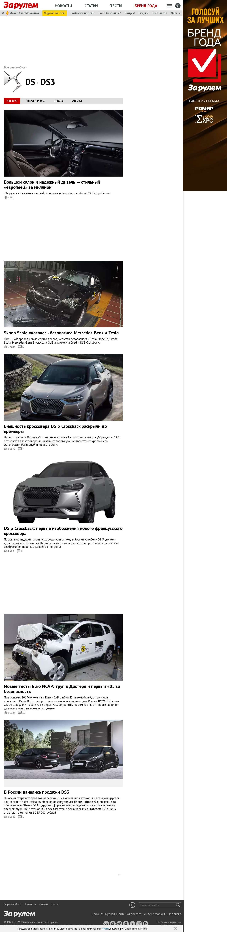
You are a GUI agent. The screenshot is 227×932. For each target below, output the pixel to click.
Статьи (91, 5)
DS (30, 81)
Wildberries (134, 914)
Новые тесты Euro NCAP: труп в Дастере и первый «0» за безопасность (62, 688)
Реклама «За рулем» (168, 922)
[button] (175, 929)
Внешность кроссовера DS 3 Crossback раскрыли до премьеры (55, 428)
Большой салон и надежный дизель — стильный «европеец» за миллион (52, 184)
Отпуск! (129, 13)
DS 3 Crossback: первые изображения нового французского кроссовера (63, 530)
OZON (120, 914)
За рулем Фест (13, 904)
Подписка (174, 914)
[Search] (178, 905)
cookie (105, 928)
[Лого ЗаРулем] (21, 5)
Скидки (143, 13)
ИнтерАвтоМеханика (24, 13)
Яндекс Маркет (154, 914)
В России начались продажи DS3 (36, 792)
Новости (63, 5)
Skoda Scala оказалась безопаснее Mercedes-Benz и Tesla (61, 333)
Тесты (116, 5)
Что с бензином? (109, 13)
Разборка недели (82, 13)
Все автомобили (15, 67)
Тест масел (159, 13)
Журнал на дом (54, 13)
